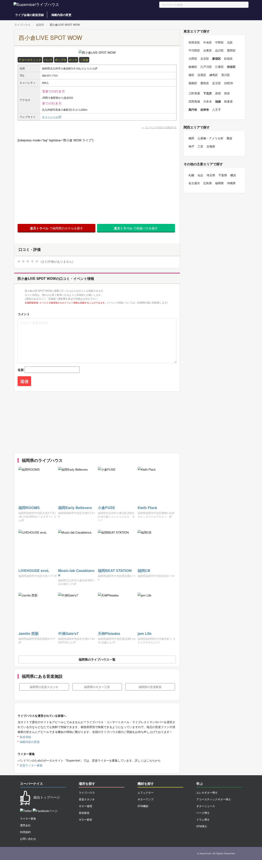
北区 (230, 42)
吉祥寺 (204, 109)
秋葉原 (228, 101)
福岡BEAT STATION (115, 570)
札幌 (191, 175)
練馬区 (213, 75)
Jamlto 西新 (28, 633)
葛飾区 (193, 83)
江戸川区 (206, 67)
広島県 (207, 183)
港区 (191, 75)
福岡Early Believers (75, 507)
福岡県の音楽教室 (150, 687)
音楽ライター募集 (31, 765)
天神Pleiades (109, 633)
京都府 (211, 146)
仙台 (200, 175)
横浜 (233, 175)
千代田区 (194, 50)
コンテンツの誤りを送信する (161, 127)
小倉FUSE (106, 507)
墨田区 (231, 50)
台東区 (207, 50)
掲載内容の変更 (61, 15)
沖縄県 (231, 183)
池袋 (218, 101)
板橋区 (193, 67)
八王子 (216, 109)
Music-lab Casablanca (76, 573)
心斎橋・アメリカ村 (210, 138)
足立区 (216, 83)
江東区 (219, 67)
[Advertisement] (97, 422)
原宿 (218, 93)
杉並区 (228, 58)
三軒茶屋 (194, 93)
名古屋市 (194, 183)
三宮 (200, 146)
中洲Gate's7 (68, 633)
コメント (24, 314)
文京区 (204, 58)
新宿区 (216, 58)
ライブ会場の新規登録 (29, 15)
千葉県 (222, 175)
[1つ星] (19, 261)
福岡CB (144, 570)
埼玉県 (211, 175)
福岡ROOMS (29, 507)
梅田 (191, 138)
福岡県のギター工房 (97, 687)
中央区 (207, 42)
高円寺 (193, 109)
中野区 (219, 42)
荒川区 (225, 75)
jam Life (144, 633)
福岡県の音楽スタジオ (44, 687)
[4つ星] (32, 261)
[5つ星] (37, 261)
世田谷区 (194, 42)
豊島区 (204, 83)
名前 (21, 369)
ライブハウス (22, 25)
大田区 (193, 58)
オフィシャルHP (52, 117)
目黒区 (202, 75)
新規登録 (25, 737)
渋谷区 (231, 67)
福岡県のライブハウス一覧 (97, 659)
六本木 (207, 101)
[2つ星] (23, 261)
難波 (229, 138)
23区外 (228, 83)
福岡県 (40, 25)
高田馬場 (194, 101)
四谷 (227, 93)
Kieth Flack (147, 507)
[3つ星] (28, 261)
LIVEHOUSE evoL (33, 570)
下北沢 (207, 93)
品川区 (219, 50)
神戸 (191, 146)
